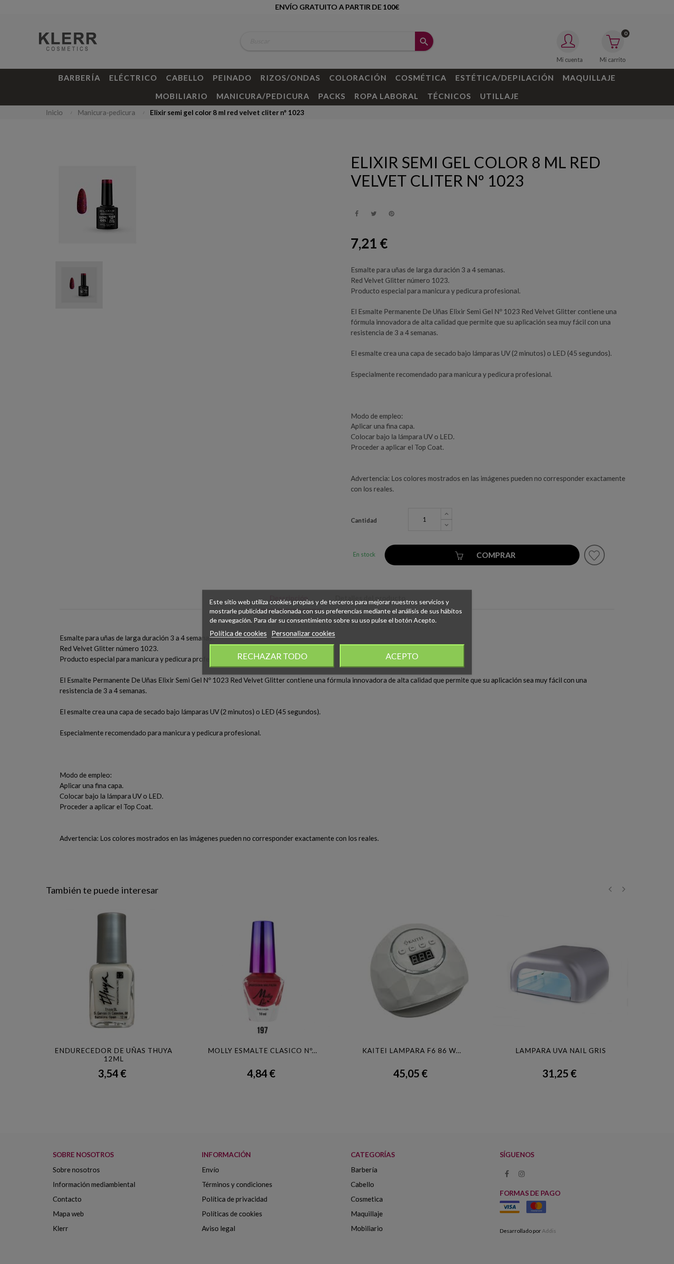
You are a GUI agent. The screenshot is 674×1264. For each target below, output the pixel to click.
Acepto (402, 656)
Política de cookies (238, 633)
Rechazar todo (272, 656)
